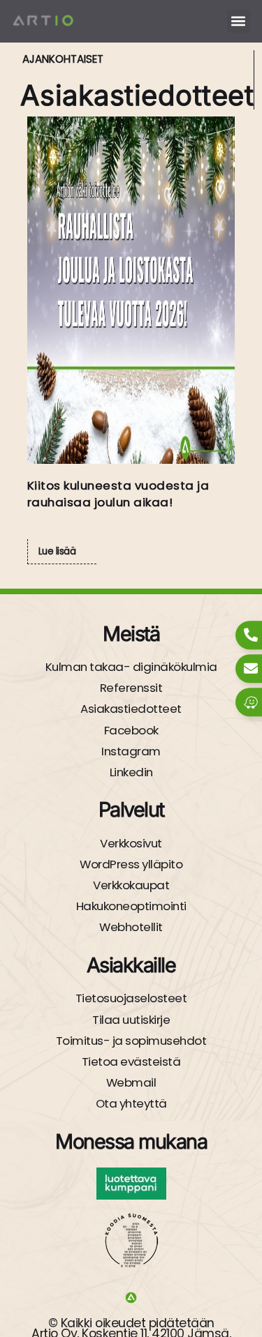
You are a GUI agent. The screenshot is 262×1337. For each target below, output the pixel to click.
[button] (238, 21)
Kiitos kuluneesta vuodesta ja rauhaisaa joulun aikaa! (118, 494)
